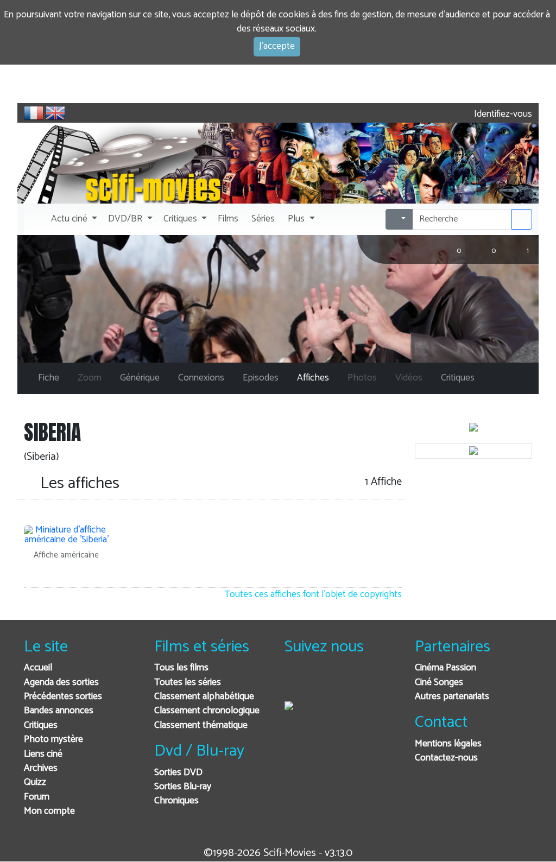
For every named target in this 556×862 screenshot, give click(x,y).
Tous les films (181, 668)
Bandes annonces (58, 711)
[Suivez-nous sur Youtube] (349, 682)
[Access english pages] (55, 113)
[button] (73, 219)
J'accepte (277, 46)
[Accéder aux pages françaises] (33, 113)
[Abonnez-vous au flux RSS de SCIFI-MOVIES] (375, 682)
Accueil (38, 668)
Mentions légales (448, 744)
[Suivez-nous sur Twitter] (322, 682)
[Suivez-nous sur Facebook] (296, 682)
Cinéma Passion (445, 668)
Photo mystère (53, 739)
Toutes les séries (187, 682)
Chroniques (176, 801)
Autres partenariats (452, 697)
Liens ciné (43, 754)
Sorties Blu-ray (182, 787)
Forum (36, 797)
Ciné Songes (439, 682)
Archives (41, 768)
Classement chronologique (207, 711)
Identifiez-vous (502, 114)
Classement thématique (201, 725)
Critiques (41, 725)
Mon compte (49, 811)
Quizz (35, 782)
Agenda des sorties (61, 682)
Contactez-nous (446, 758)
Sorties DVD (178, 773)
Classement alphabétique (204, 697)
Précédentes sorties (63, 697)
